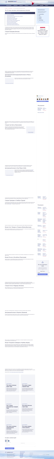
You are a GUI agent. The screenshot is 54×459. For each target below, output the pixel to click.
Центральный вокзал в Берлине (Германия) (12, 23)
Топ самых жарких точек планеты (26, 427)
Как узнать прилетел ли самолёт (44, 226)
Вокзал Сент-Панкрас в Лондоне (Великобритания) (13, 20)
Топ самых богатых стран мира (27, 406)
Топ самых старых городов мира (26, 385)
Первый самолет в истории (45, 230)
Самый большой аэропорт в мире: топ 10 (45, 235)
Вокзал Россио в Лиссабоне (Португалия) (12, 21)
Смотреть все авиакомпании (41, 21)
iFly (39, 15)
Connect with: (6, 439)
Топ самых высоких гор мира (9, 175)
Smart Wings (41, 20)
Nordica (40, 17)
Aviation (12, 1)
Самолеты (26, 5)
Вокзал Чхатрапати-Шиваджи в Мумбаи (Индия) (13, 24)
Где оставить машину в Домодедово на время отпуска (45, 197)
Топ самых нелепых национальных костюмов (11, 428)
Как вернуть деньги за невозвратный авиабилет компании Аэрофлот (44, 220)
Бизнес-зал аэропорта (44, 240)
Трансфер (41, 5)
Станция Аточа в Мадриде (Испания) (11, 22)
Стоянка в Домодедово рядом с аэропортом (44, 244)
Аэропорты (15, 5)
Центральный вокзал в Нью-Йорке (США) (12, 18)
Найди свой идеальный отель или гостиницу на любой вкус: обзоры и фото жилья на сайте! (43, 31)
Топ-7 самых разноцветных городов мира (12, 407)
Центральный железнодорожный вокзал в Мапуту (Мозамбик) (15, 16)
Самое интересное (9, 383)
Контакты (30, 456)
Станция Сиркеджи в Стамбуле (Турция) (12, 19)
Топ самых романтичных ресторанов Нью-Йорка (30, 132)
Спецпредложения (34, 5)
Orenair (40, 18)
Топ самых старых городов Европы (9, 83)
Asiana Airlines (41, 14)
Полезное (21, 5)
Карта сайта (31, 455)
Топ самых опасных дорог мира (11, 385)
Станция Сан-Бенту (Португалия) (11, 17)
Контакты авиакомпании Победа (44, 109)
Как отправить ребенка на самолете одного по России (45, 208)
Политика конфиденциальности (10, 457)
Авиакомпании (8, 5)
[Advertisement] (20, 68)
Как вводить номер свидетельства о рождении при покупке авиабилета (45, 214)
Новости (46, 5)
